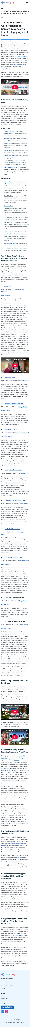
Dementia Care (8, 206)
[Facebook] (2, 1011)
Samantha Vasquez (6, 436)
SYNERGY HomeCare (12, 529)
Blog (2, 8)
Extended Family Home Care (15, 500)
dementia (5, 770)
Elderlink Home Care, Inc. (14, 557)
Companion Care (9, 131)
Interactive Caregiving (10, 167)
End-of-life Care (8, 222)
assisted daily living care (11, 780)
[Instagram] (6, 1011)
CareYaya (7, 286)
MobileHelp (19, 857)
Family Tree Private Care (13, 470)
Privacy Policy (4, 998)
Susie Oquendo (5, 295)
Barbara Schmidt (6, 628)
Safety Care (7, 150)
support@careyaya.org (7, 978)
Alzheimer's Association (7, 986)
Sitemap (3, 988)
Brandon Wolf (5, 604)
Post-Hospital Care (9, 243)
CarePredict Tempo (11, 861)
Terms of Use (4, 996)
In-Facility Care (8, 232)
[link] (15, 12)
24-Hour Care (8, 182)
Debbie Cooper (5, 410)
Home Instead (10, 377)
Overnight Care (8, 196)
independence (22, 56)
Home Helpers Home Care (14, 404)
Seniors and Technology (11, 155)
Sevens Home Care (11, 429)
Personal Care (8, 138)
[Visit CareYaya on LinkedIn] (7, 1007)
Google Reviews (23, 380)
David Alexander (6, 564)
